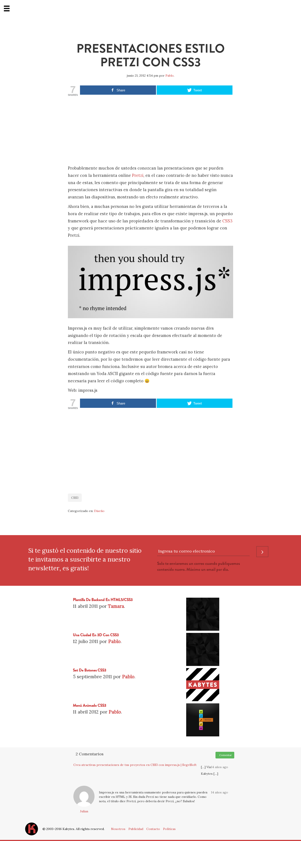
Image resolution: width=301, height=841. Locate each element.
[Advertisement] (150, 132)
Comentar (225, 755)
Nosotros (118, 829)
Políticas (169, 829)
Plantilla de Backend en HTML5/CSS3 (103, 600)
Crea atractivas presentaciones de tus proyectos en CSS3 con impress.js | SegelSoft (135, 765)
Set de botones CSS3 (89, 670)
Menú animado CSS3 (89, 705)
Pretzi (137, 175)
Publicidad (135, 829)
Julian (84, 811)
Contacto (153, 829)
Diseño (99, 511)
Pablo (169, 76)
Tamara (116, 606)
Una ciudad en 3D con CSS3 (96, 635)
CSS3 (227, 221)
